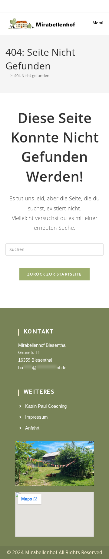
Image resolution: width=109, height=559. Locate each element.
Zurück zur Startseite (54, 274)
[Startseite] (6, 75)
